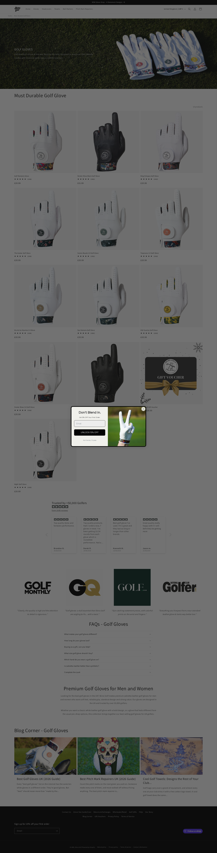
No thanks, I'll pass (89, 440)
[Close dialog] (143, 409)
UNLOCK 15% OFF (90, 432)
